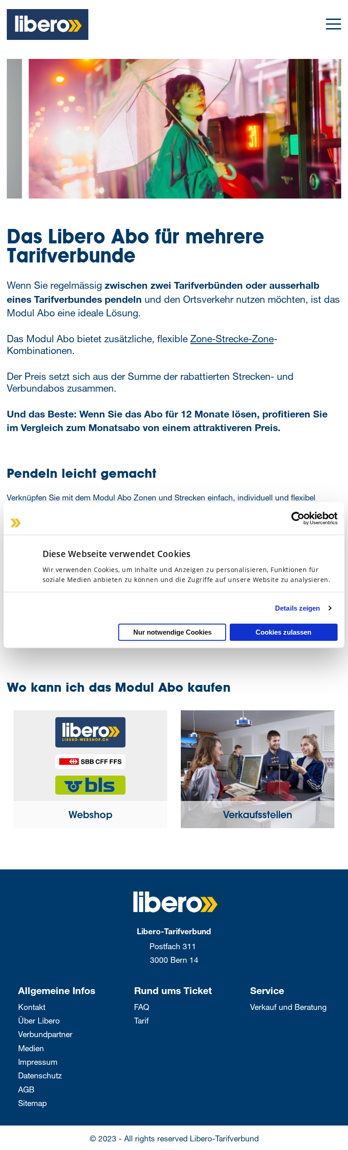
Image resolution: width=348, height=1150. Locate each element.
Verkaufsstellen (257, 815)
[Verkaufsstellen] (257, 768)
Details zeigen (297, 607)
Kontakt (31, 1007)
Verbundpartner (45, 1034)
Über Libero (39, 1020)
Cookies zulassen (283, 632)
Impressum (38, 1062)
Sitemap (32, 1103)
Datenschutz (40, 1075)
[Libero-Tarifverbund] (174, 902)
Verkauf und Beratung (288, 1007)
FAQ (141, 1007)
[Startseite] (47, 23)
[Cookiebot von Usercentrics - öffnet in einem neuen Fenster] (298, 518)
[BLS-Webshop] (90, 782)
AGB (26, 1089)
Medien (31, 1048)
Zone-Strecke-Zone (232, 339)
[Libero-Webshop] (90, 728)
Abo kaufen (339, 208)
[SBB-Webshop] (90, 758)
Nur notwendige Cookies (172, 632)
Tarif (141, 1020)
